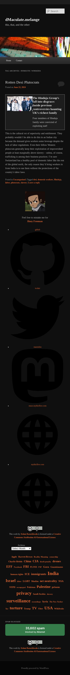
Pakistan (31, 587)
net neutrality (48, 581)
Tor (6, 609)
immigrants (38, 574)
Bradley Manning (41, 557)
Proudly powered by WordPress (35, 668)
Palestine (43, 587)
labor (7, 182)
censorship (53, 557)
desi (35, 179)
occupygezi (21, 587)
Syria (45, 601)
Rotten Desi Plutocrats (22, 82)
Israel (11, 580)
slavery (24, 182)
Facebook (18, 567)
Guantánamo (56, 567)
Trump (27, 608)
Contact (19, 60)
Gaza (46, 566)
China (27, 561)
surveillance (18, 600)
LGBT (26, 581)
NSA (61, 581)
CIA (36, 561)
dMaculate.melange (22, 19)
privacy (24, 593)
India (53, 573)
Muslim (35, 581)
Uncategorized (19, 179)
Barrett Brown (25, 556)
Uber (40, 608)
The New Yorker (56, 602)
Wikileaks (59, 608)
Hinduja (57, 179)
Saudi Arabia (39, 594)
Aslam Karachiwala (29, 534)
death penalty (45, 562)
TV (34, 608)
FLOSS (33, 567)
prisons (56, 587)
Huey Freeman (35, 221)
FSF (40, 567)
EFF (9, 566)
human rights (17, 574)
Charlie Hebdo (15, 561)
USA (48, 608)
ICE (27, 574)
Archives (21, 545)
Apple (14, 556)
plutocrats (15, 182)
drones (56, 561)
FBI (26, 566)
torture (16, 608)
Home (8, 60)
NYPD (12, 587)
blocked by (38, 631)
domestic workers (45, 179)
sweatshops (36, 602)
